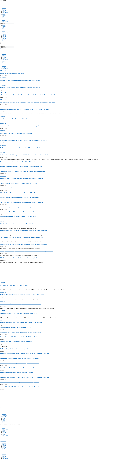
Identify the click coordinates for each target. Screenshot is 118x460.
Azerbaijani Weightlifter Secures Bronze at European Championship (17, 348)
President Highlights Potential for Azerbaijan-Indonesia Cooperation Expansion (20, 80)
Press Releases (5, 12)
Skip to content (3, 0)
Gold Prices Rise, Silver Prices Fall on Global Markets (13, 118)
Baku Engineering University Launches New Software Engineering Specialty (19, 257)
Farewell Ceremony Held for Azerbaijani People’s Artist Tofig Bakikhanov (18, 183)
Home (3, 411)
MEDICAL (3, 282)
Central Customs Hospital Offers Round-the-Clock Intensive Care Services (18, 188)
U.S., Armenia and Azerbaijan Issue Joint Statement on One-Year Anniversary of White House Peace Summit (27, 95)
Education (4, 8)
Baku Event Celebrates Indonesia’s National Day (12, 73)
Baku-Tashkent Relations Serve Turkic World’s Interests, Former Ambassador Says (21, 166)
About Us (4, 414)
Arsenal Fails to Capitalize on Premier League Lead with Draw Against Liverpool (20, 304)
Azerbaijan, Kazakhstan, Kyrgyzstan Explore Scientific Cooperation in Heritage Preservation (23, 230)
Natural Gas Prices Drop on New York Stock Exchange (14, 285)
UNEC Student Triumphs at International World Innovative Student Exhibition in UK (22, 237)
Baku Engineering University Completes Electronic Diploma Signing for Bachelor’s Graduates (23, 244)
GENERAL (3, 152)
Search (1, 23)
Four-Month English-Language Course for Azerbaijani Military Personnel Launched (21, 178)
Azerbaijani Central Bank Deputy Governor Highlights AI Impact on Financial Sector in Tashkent (25, 109)
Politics (3, 9)
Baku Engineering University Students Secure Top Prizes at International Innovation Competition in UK (26, 251)
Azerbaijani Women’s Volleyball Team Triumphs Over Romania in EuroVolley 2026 (21, 322)
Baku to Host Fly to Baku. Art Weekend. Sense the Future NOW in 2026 (18, 192)
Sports (3, 11)
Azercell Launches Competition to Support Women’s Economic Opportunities (19, 358)
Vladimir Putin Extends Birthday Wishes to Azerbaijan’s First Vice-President (19, 197)
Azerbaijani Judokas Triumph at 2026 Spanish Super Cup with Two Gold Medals (20, 332)
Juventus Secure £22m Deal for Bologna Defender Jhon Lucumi (16, 341)
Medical (4, 10)
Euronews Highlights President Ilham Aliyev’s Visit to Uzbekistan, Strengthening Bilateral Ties (23, 140)
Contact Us (4, 415)
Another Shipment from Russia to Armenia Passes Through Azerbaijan (18, 161)
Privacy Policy (5, 412)
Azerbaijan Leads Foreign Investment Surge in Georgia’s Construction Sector (19, 313)
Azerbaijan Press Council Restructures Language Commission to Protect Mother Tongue (22, 294)
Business (4, 6)
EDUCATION (2, 221)
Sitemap (4, 416)
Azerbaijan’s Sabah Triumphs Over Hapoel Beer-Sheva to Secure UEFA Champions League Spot (24, 353)
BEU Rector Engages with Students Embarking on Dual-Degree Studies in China (20, 223)
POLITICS (3, 70)
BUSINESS (3, 116)
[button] (2, 425)
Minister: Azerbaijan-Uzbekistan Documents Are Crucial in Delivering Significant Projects (22, 126)
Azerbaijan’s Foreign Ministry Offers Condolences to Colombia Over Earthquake (20, 87)
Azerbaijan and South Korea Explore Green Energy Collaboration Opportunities (20, 147)
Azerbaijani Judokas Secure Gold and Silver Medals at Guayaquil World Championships (22, 171)
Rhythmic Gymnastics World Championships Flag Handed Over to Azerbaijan (20, 336)
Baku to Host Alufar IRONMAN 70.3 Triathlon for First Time (15, 327)
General (4, 5)
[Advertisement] (37, 272)
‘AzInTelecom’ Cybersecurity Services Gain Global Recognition (16, 133)
